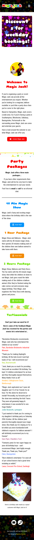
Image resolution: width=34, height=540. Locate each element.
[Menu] (29, 6)
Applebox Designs (21, 534)
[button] (17, 139)
